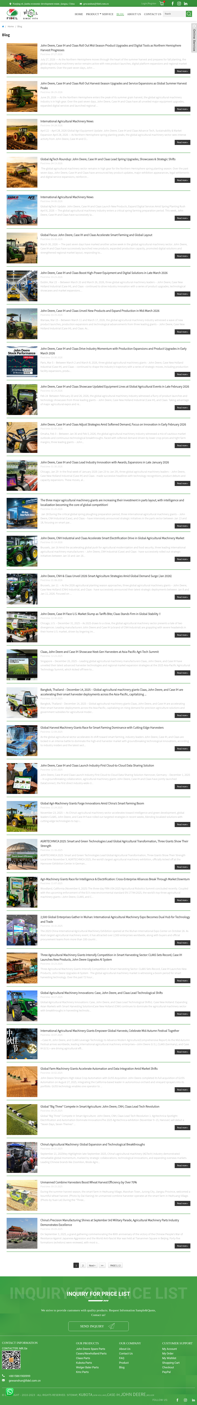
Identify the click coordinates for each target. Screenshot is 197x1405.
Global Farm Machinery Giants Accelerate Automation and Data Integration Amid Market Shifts (99, 1068)
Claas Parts (83, 1358)
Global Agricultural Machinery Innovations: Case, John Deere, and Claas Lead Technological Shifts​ (101, 993)
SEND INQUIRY (92, 1326)
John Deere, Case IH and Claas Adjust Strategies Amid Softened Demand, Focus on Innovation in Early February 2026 (113, 424)
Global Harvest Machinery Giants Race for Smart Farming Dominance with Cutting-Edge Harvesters (102, 727)
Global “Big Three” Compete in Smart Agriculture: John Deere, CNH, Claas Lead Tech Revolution (99, 1106)
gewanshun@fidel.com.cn (96, 3)
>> (102, 1265)
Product (92, 14)
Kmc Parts (82, 1372)
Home (79, 14)
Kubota (85, 1394)
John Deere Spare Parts (90, 1348)
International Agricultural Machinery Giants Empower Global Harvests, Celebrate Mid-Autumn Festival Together (109, 1031)
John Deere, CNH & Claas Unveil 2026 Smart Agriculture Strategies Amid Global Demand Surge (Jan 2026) (106, 576)
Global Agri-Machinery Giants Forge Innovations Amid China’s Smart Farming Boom (92, 803)
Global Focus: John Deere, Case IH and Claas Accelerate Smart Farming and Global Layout (96, 235)
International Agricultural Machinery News (66, 121)
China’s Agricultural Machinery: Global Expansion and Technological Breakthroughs (92, 1144)
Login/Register (148, 3)
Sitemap (72, 1395)
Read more (182, 71)
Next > (92, 1265)
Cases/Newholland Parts (91, 1353)
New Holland (99, 1395)
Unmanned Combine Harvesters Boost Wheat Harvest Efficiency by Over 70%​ (88, 1182)
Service (107, 14)
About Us (134, 14)
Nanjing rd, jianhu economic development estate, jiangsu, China (44, 3)
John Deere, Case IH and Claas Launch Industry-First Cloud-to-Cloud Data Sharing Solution (97, 765)
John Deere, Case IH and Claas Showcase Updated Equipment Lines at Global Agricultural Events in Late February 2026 (114, 386)
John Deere (133, 1394)
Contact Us (152, 14)
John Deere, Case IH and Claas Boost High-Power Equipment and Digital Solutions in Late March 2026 (104, 273)
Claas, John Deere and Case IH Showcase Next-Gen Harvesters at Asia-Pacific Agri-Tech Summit (99, 652)
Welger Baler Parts (87, 1367)
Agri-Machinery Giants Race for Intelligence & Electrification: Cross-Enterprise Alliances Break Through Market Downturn (115, 879)
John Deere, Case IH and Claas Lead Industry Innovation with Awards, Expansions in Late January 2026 (104, 462)
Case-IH (113, 1394)
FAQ (121, 1358)
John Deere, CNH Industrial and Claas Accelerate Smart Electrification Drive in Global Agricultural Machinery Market (112, 538)
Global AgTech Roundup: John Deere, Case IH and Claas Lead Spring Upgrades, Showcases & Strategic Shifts (107, 159)
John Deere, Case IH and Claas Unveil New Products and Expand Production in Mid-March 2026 (99, 311)
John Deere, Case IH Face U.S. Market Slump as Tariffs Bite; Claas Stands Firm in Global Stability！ (100, 614)
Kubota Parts (84, 1362)
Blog (120, 14)
